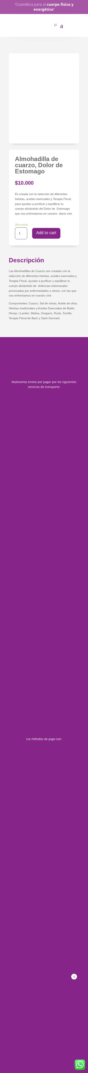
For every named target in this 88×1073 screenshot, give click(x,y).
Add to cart (46, 232)
